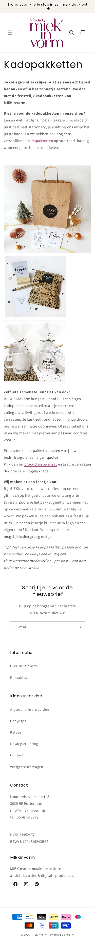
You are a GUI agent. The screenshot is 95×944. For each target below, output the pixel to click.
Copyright (18, 721)
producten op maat (40, 464)
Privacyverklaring (24, 743)
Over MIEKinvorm (24, 666)
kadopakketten (40, 140)
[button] (10, 32)
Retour (16, 732)
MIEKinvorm (39, 934)
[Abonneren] (79, 627)
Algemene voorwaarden (29, 709)
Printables (18, 677)
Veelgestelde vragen (26, 766)
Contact (16, 755)
